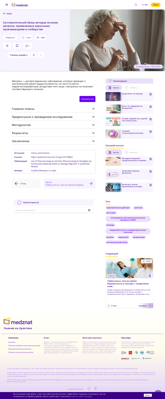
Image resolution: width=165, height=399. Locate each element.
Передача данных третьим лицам (20, 352)
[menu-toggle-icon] (6, 4)
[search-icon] (136, 4)
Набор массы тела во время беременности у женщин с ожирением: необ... (128, 284)
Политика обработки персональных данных (24, 345)
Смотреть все (87, 99)
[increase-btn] (34, 55)
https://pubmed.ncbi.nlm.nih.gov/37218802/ (52, 157)
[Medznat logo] (20, 4)
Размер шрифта (18, 55)
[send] (89, 210)
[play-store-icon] (96, 389)
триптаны (138, 208)
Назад (23, 183)
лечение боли (139, 237)
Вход (156, 5)
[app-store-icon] (89, 389)
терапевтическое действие (118, 208)
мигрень (110, 237)
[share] (7, 46)
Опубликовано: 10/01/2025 (148, 66)
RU (146, 5)
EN (143, 5)
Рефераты (10, 37)
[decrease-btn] (40, 55)
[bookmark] (17, 46)
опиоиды (110, 225)
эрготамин (111, 213)
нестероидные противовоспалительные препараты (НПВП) (128, 219)
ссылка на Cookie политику (80, 396)
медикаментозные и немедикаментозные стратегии (128, 231)
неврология (123, 237)
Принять (148, 395)
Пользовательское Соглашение (19, 349)
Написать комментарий (25, 210)
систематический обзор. (117, 242)
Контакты (11, 342)
